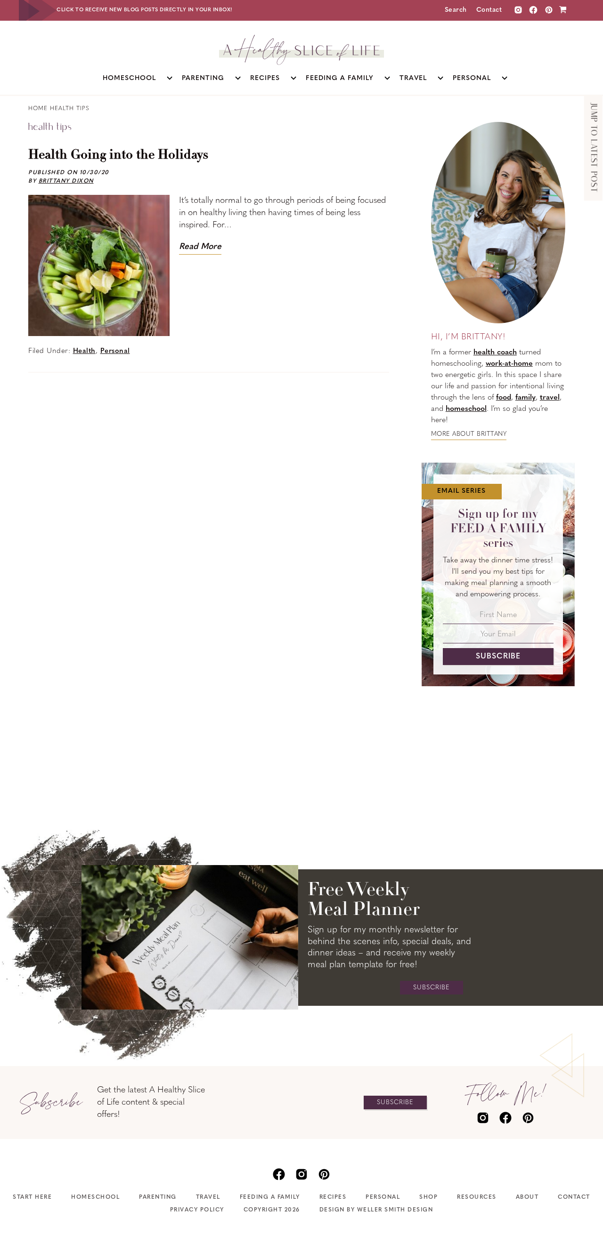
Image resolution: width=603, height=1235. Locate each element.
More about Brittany (469, 434)
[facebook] (505, 1117)
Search (456, 10)
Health (84, 351)
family (525, 397)
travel (550, 397)
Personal (115, 351)
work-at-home (509, 364)
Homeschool (95, 1197)
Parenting (158, 1197)
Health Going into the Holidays (118, 155)
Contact (489, 10)
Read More (200, 247)
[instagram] (518, 10)
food (503, 397)
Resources (477, 1197)
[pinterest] (528, 1117)
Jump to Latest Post (593, 148)
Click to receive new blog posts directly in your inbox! (145, 10)
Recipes (333, 1197)
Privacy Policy (197, 1210)
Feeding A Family (270, 1197)
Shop (428, 1197)
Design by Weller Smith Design (376, 1210)
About (527, 1197)
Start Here (32, 1197)
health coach (495, 352)
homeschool (466, 409)
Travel (208, 1197)
